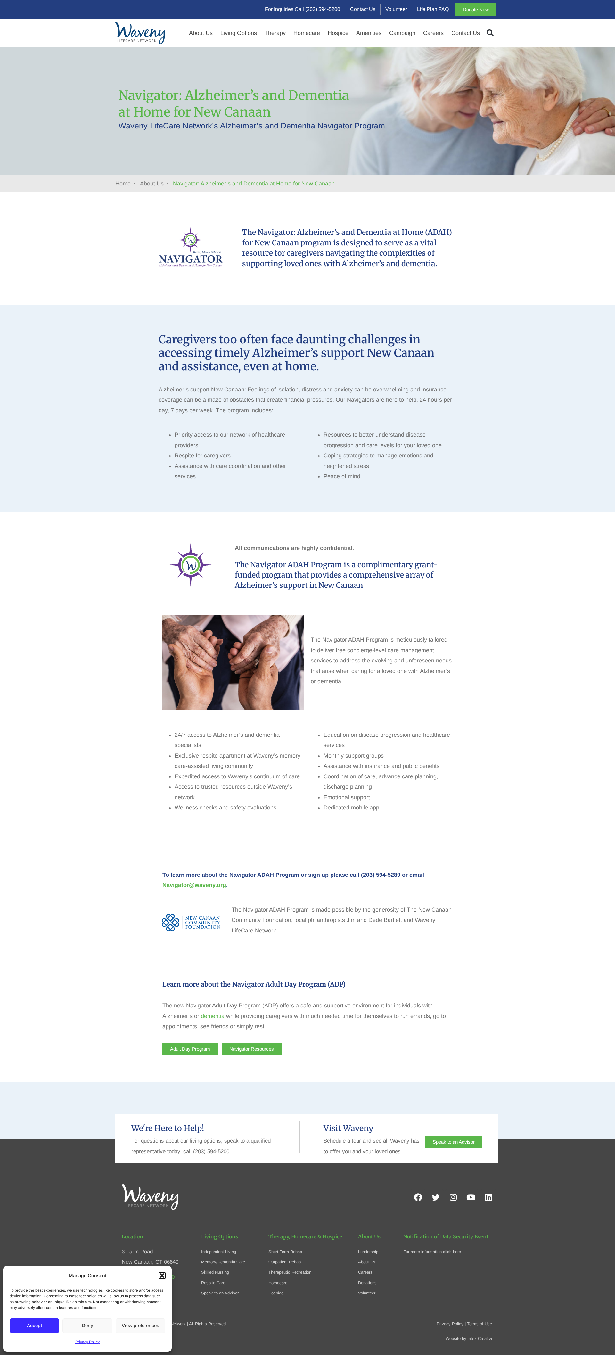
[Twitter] (436, 1197)
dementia (213, 1016)
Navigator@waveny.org (194, 885)
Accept (34, 1325)
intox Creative (480, 1338)
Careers (433, 33)
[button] (162, 1275)
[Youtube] (471, 1197)
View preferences (140, 1325)
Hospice (338, 33)
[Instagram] (453, 1197)
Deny (87, 1325)
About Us (201, 33)
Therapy (275, 33)
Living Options (238, 33)
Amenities (368, 33)
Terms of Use (479, 1323)
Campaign (402, 33)
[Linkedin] (488, 1197)
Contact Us (465, 33)
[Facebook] (418, 1197)
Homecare (306, 33)
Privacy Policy (87, 1342)
